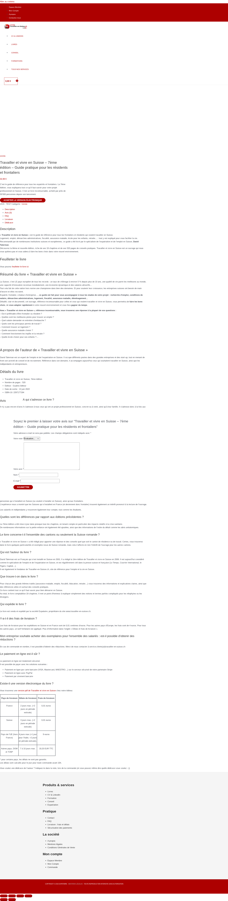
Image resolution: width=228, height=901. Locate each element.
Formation (52, 798)
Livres (2, 156)
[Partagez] (20, 895)
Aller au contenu (7, 1)
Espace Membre (15, 7)
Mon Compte (14, 11)
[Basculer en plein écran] (12, 895)
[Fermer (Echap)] (28, 895)
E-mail (17, 481)
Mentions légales (55, 844)
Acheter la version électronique (23, 200)
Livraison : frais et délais (58, 824)
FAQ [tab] (7, 216)
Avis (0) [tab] (8, 213)
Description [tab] (10, 209)
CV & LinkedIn (54, 795)
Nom (16, 475)
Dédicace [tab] (9, 223)
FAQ (49, 821)
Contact (51, 818)
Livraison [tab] (9, 219)
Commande (53, 867)
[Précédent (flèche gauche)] (4, 899)
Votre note (18, 438)
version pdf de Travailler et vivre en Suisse (37, 690)
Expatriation (53, 805)
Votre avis (18, 469)
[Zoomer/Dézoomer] (4, 895)
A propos (12, 14)
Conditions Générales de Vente (61, 847)
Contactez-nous (15, 18)
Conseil (51, 801)
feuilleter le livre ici (20, 267)
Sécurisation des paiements (60, 828)
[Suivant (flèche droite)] (12, 899)
